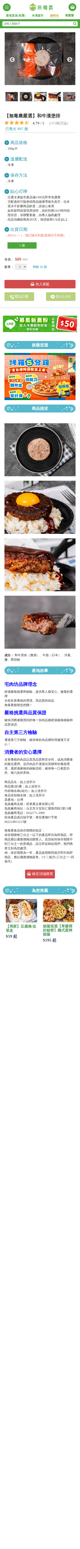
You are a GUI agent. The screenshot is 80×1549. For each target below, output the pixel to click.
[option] (40, 58)
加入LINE (63, 296)
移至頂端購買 (42, 874)
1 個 (22, 245)
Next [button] (69, 59)
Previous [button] (11, 59)
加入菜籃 (42, 284)
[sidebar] (7, 7)
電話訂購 (21, 296)
